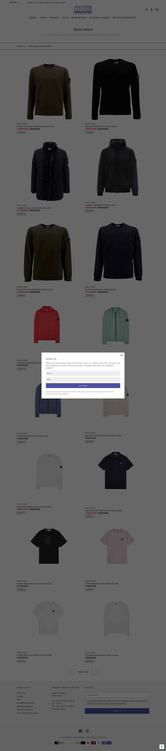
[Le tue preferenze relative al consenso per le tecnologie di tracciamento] (161, 746)
